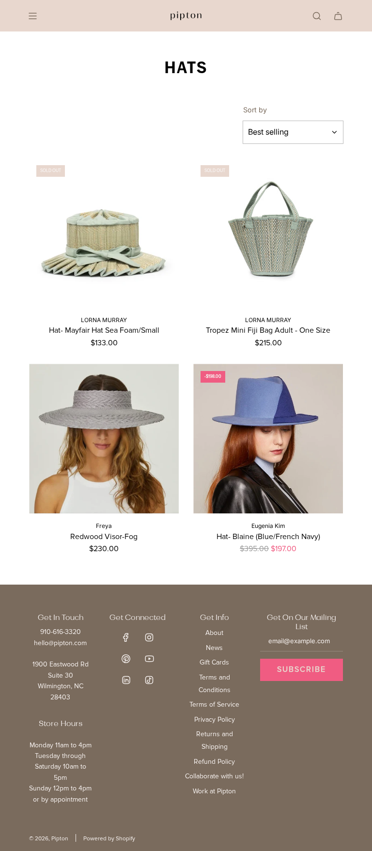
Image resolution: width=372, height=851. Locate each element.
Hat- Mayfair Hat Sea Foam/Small (104, 330)
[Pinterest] (126, 658)
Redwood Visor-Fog (104, 537)
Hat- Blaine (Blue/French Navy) (268, 537)
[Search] (316, 16)
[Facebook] (126, 637)
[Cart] (338, 16)
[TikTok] (149, 680)
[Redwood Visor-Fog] (104, 438)
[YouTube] (149, 658)
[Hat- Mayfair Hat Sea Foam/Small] (104, 233)
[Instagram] (149, 637)
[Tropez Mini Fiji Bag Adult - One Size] (268, 233)
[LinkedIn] (126, 680)
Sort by (255, 110)
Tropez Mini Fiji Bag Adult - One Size (268, 330)
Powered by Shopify (109, 838)
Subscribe (301, 669)
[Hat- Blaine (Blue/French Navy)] (268, 438)
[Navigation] (32, 16)
